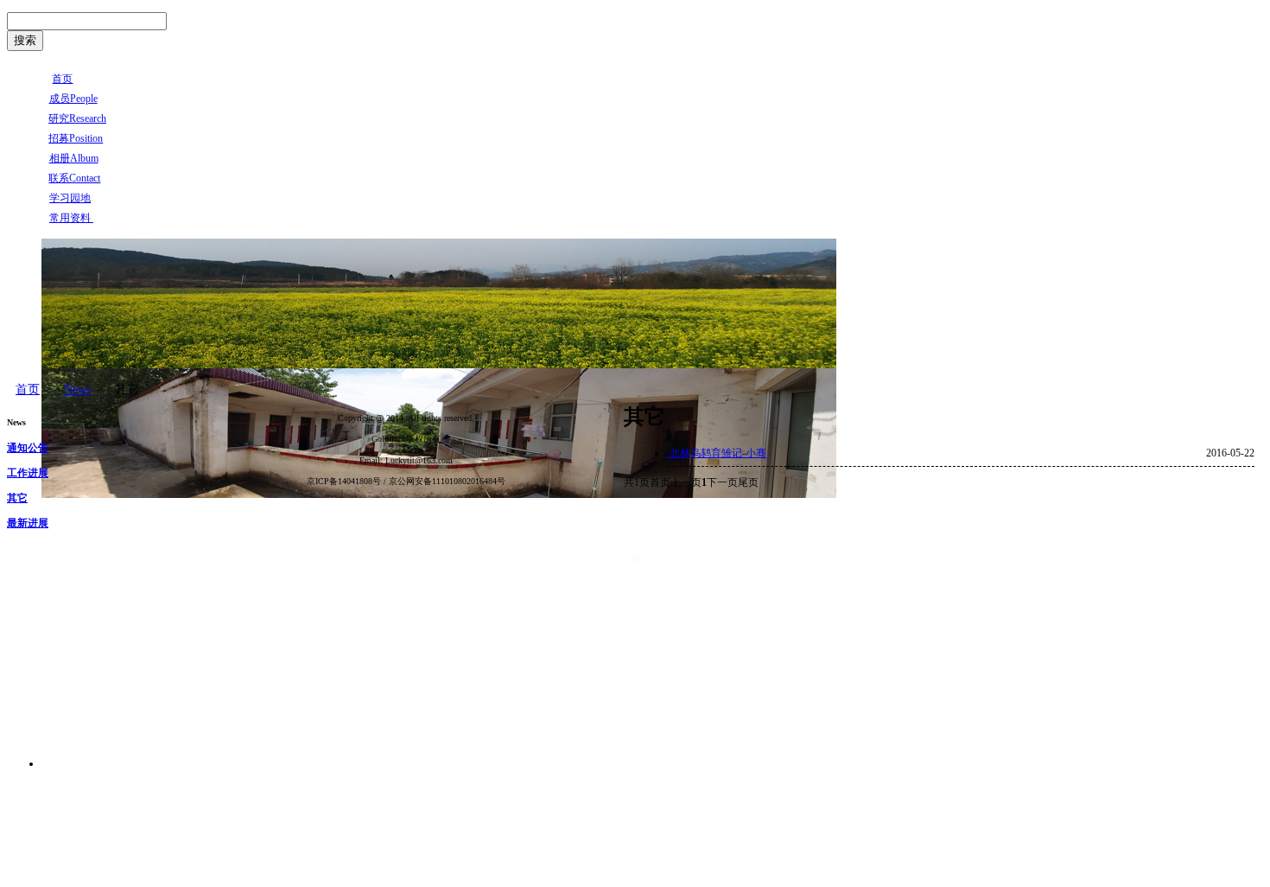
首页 (28, 389)
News (77, 389)
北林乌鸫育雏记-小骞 (716, 453)
